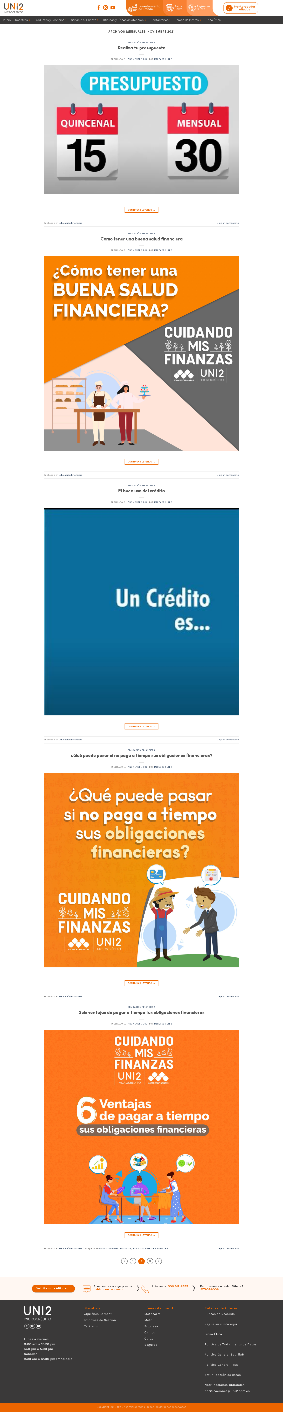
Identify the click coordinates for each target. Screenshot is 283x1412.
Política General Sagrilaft (224, 1354)
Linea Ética (213, 20)
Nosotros (21, 20)
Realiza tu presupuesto (141, 48)
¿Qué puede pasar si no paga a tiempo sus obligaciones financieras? (141, 755)
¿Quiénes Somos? (98, 1314)
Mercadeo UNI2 (163, 59)
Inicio (7, 20)
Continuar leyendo (141, 210)
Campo (149, 1332)
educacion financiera (144, 1248)
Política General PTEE (221, 1364)
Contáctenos (159, 20)
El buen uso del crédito (141, 491)
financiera (162, 1248)
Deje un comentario (228, 222)
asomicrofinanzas (108, 1248)
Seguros (150, 1344)
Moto (148, 1320)
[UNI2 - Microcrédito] (19, 8)
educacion (125, 1248)
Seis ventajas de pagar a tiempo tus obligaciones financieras (141, 1012)
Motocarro (152, 1314)
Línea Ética (213, 1334)
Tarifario (91, 1326)
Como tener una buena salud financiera (141, 239)
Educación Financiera (141, 42)
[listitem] (149, 8)
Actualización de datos (223, 1375)
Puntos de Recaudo (220, 1314)
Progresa (151, 1326)
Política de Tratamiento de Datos (231, 1344)
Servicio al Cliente (83, 20)
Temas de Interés (187, 20)
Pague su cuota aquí (221, 1324)
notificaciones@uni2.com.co (228, 1391)
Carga (149, 1338)
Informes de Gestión (100, 1320)
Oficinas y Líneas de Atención (123, 20)
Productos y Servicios (49, 20)
